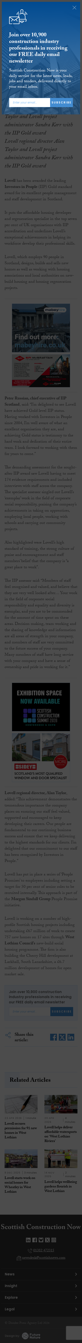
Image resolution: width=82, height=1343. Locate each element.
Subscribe (61, 102)
